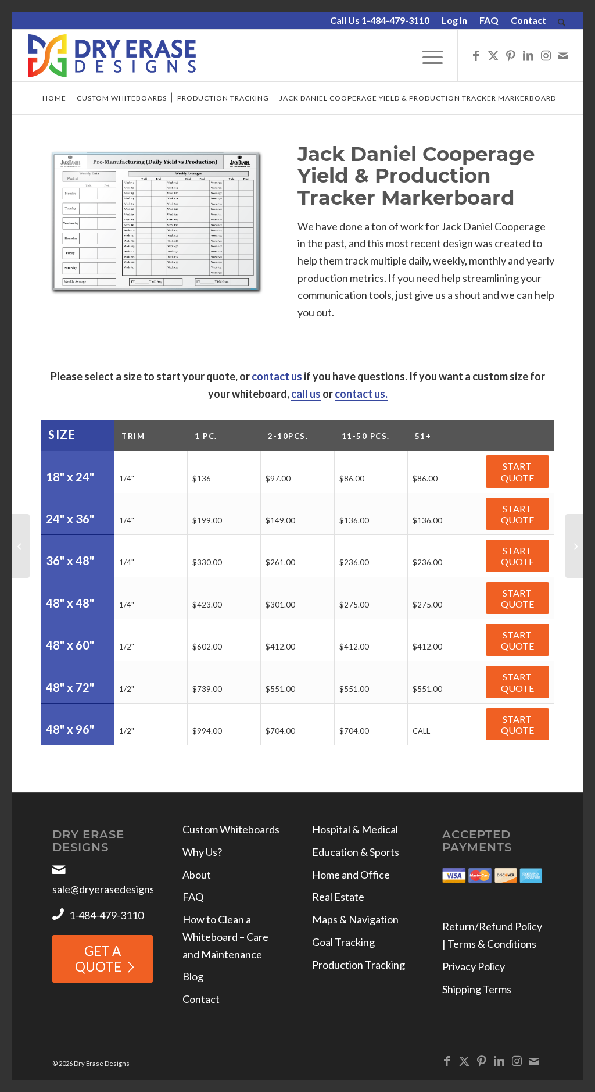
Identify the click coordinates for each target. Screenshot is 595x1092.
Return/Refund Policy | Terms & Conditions (492, 935)
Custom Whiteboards (230, 829)
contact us (277, 376)
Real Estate (338, 896)
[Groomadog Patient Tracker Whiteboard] (574, 546)
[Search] (561, 23)
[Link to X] (493, 55)
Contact (528, 20)
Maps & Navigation (355, 919)
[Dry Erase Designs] (111, 55)
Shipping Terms (476, 989)
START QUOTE (517, 472)
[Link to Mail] (563, 55)
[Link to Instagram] (545, 55)
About (196, 874)
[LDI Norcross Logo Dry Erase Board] (21, 546)
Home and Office (351, 874)
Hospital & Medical (355, 829)
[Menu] (429, 55)
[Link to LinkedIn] (528, 55)
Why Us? (202, 851)
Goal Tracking (343, 942)
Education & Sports (355, 851)
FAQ (489, 20)
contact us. (361, 393)
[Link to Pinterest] (510, 55)
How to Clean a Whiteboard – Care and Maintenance (225, 936)
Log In (454, 20)
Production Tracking (358, 964)
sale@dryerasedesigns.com (114, 889)
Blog (192, 976)
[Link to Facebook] (476, 55)
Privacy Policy (473, 966)
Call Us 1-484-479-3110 (379, 20)
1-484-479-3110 (106, 915)
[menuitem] (380, 20)
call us (306, 393)
